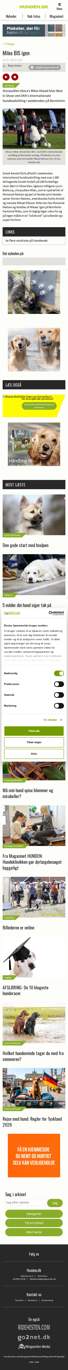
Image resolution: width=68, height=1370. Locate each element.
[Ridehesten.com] (34, 1327)
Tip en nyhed (34, 1223)
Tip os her (19, 1300)
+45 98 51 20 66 (18, 1279)
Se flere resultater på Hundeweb (26, 240)
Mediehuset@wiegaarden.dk (43, 1279)
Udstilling (9, 85)
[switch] (59, 684)
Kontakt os (32, 1300)
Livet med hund (12, 535)
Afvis (34, 753)
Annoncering (47, 1300)
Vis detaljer (50, 719)
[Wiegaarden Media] (34, 1346)
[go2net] (34, 1337)
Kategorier (34, 1214)
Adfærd (8, 595)
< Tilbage (8, 44)
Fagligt (8, 977)
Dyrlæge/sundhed (13, 846)
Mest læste (34, 1232)
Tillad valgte (34, 742)
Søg (55, 1203)
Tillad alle (34, 730)
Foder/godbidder (13, 780)
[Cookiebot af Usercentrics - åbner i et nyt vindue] (49, 613)
